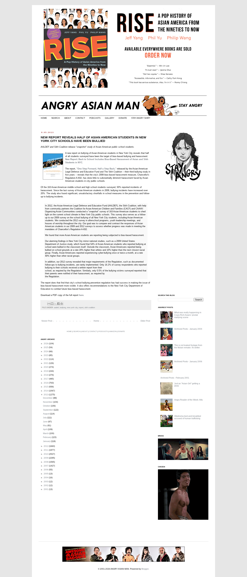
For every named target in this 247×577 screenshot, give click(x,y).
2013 (46, 394)
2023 (46, 355)
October (47, 406)
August (46, 414)
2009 (46, 458)
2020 (46, 367)
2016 (46, 383)
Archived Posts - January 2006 (188, 361)
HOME (44, 118)
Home (96, 321)
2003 (46, 481)
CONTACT (80, 118)
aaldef (56, 307)
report (81, 307)
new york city (72, 307)
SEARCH (55, 118)
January (47, 441)
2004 (46, 477)
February (47, 437)
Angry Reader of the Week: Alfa (188, 400)
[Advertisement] (183, 238)
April (45, 429)
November (48, 402)
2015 (46, 387)
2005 (46, 474)
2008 (46, 462)
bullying (63, 307)
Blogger (145, 569)
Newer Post (47, 321)
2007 (46, 466)
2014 (46, 391)
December (48, 398)
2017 (46, 379)
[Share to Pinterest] (61, 303)
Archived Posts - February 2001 (174, 378)
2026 (46, 343)
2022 (46, 359)
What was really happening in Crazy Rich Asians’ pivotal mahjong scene (187, 315)
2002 (46, 485)
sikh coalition (90, 307)
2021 (46, 363)
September (48, 410)
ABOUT (67, 118)
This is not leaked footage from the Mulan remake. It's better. (188, 346)
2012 (46, 446)
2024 (46, 351)
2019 (46, 371)
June (45, 421)
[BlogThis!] (52, 303)
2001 (46, 489)
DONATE (123, 118)
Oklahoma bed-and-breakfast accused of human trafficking (187, 417)
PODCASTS (94, 118)
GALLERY (109, 118)
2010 (46, 454)
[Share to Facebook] (58, 303)
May (45, 425)
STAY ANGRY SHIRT (140, 118)
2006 (46, 470)
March (46, 433)
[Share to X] (55, 303)
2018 (46, 375)
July (45, 417)
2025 (46, 347)
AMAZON (112, 331)
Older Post (145, 321)
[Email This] (49, 303)
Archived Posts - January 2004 (188, 329)
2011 (46, 450)
